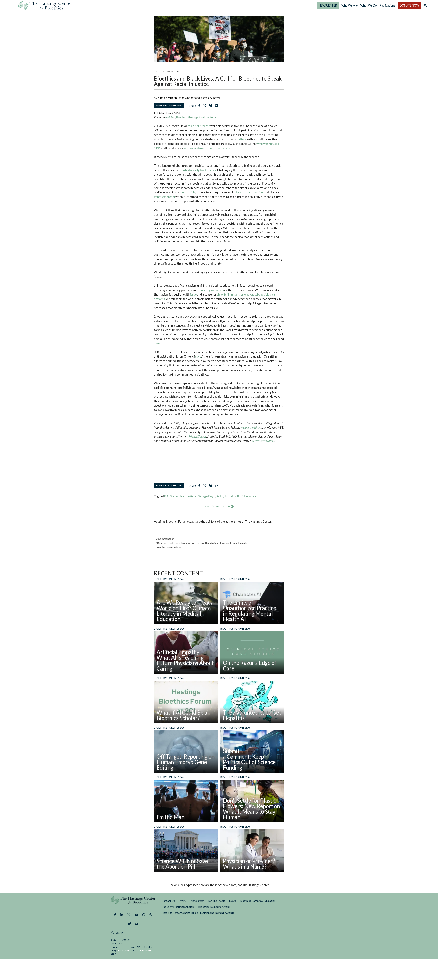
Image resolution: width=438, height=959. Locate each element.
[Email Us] (136, 924)
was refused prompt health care (210, 148)
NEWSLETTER (328, 5)
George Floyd (206, 496)
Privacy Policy (124, 950)
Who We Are (349, 5)
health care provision (249, 192)
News (232, 900)
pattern (242, 139)
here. (157, 343)
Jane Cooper (187, 98)
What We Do (368, 5)
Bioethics (181, 117)
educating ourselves (210, 290)
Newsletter (197, 900)
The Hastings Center (133, 902)
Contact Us (168, 900)
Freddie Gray (188, 496)
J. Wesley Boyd (210, 98)
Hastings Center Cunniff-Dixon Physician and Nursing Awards (198, 912)
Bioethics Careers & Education (257, 900)
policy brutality (226, 496)
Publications (387, 5)
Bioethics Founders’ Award (214, 906)
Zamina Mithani (167, 98)
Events (183, 900)
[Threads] (151, 915)
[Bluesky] (129, 924)
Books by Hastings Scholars (178, 906)
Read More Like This (218, 506)
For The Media (216, 900)
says (198, 356)
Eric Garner (171, 496)
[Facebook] (115, 915)
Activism (170, 117)
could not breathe (198, 126)
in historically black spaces (199, 170)
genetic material (164, 197)
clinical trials (187, 192)
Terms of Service (143, 950)
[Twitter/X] (128, 915)
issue (193, 294)
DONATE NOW (409, 5)
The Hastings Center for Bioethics (45, 5)
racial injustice (246, 496)
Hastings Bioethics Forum (202, 117)
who (260, 143)
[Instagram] (143, 915)
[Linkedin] (122, 915)
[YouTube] (136, 915)
